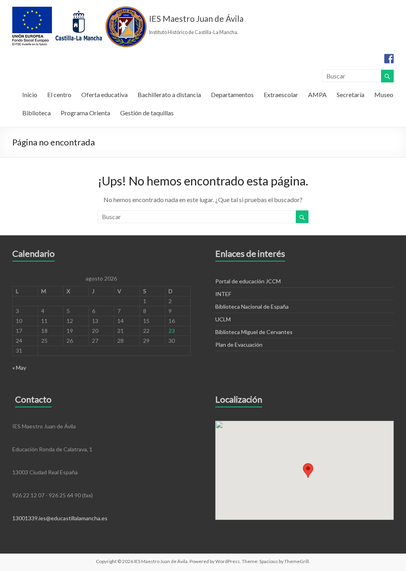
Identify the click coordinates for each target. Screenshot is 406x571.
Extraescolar (281, 94)
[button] (308, 470)
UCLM (223, 319)
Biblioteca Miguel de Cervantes (254, 331)
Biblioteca (36, 112)
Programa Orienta (85, 112)
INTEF (223, 293)
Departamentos (232, 94)
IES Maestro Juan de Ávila (196, 18)
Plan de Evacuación (238, 344)
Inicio (29, 94)
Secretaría (350, 94)
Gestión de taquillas (147, 112)
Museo (383, 94)
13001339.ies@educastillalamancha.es (59, 518)
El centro (59, 94)
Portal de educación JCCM (248, 281)
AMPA (317, 94)
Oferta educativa (104, 94)
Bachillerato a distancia (169, 94)
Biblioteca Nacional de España (252, 306)
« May (19, 367)
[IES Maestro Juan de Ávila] (79, 9)
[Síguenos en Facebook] (389, 58)
